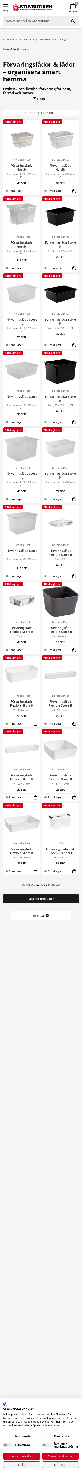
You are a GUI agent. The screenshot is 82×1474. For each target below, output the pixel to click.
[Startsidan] (32, 7)
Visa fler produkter (41, 899)
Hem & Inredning (27, 39)
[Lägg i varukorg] (35, 190)
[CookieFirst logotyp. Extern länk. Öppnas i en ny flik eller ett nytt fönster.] (5, 1404)
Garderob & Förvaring (53, 39)
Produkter (9, 39)
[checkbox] (7, 1436)
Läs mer (42, 99)
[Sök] (73, 21)
